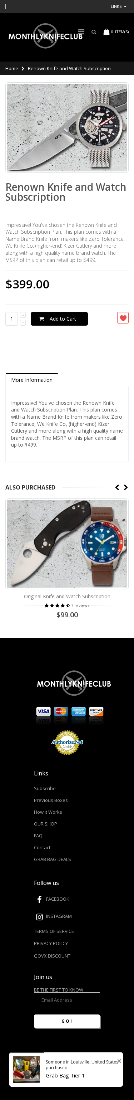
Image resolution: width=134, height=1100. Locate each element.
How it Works (48, 812)
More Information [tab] (32, 379)
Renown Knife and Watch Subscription (65, 192)
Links (116, 6)
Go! (67, 1021)
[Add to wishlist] (123, 317)
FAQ (38, 835)
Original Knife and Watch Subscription (67, 596)
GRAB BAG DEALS (52, 859)
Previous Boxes (51, 800)
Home (11, 68)
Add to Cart (63, 318)
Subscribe (45, 788)
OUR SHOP (45, 824)
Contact (42, 847)
